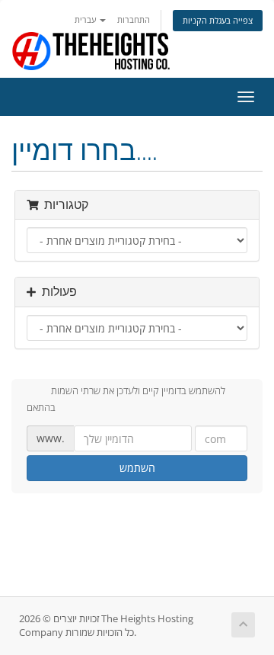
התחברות (133, 19)
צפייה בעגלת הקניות (218, 20)
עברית (86, 19)
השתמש (137, 468)
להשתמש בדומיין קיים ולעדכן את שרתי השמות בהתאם (126, 399)
